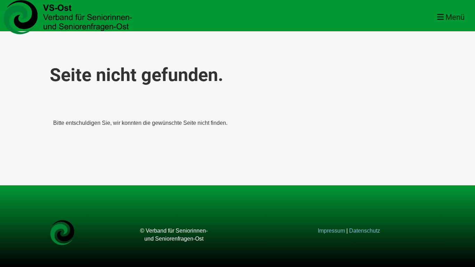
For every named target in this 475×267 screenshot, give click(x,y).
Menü (454, 17)
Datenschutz (364, 231)
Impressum (331, 231)
